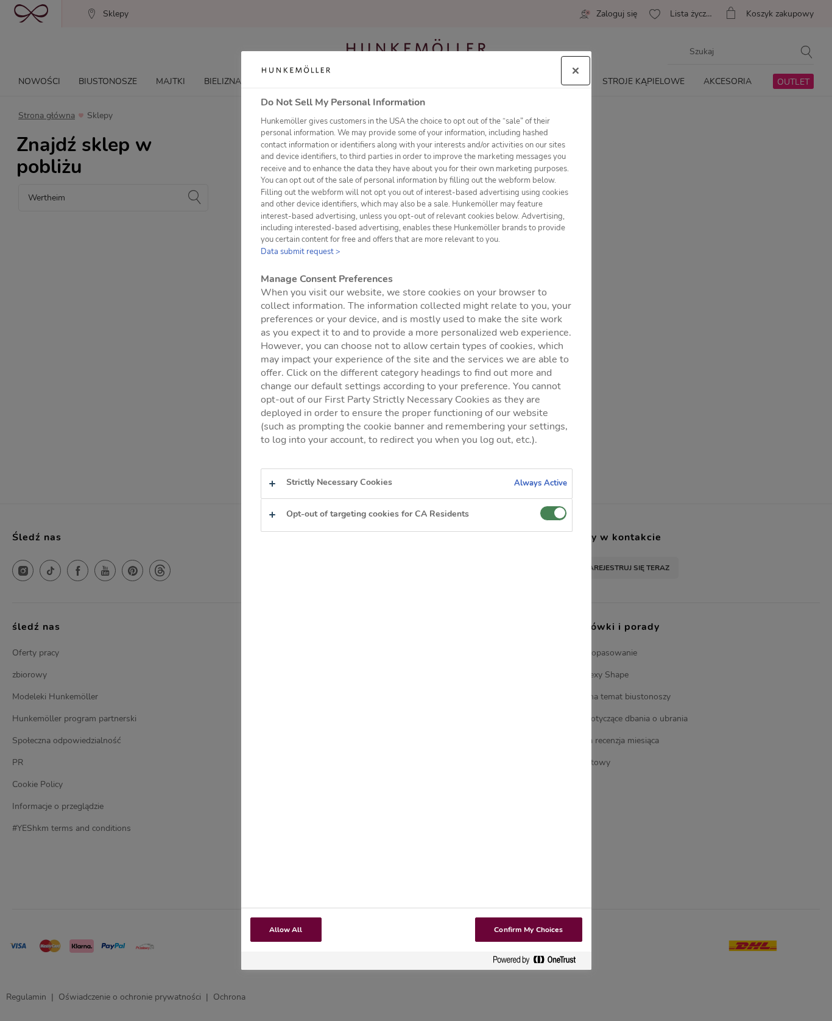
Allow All (286, 929)
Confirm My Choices (528, 929)
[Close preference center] (575, 70)
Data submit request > (300, 251)
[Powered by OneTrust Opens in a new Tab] (539, 960)
